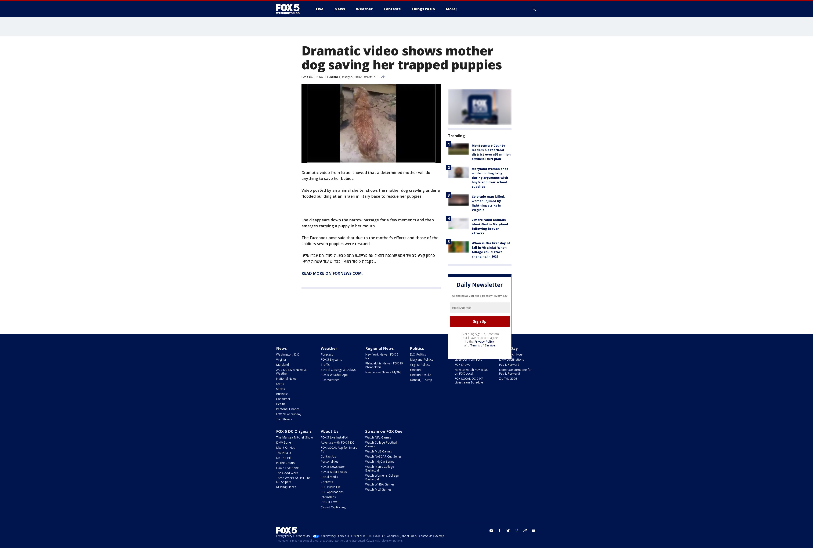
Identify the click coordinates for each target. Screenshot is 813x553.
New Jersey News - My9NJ (383, 372)
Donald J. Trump (421, 380)
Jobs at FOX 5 (330, 502)
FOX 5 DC (307, 77)
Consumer (283, 399)
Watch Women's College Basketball (382, 477)
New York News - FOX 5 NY (381, 356)
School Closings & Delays (338, 370)
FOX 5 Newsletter (333, 467)
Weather (329, 348)
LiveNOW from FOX (468, 359)
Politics (417, 348)
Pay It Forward (509, 365)
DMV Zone (283, 442)
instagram (516, 530)
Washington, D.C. (288, 354)
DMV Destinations (511, 359)
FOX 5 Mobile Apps (334, 472)
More (451, 9)
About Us (329, 431)
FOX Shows (462, 365)
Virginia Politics (420, 365)
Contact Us (328, 456)
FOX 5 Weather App (334, 375)
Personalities (329, 461)
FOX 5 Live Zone (287, 468)
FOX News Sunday (288, 414)
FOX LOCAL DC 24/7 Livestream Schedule (469, 380)
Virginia (281, 359)
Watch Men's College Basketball (379, 468)
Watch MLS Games (378, 489)
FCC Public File (331, 487)
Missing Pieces (286, 487)
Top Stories (284, 419)
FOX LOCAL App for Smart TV (339, 449)
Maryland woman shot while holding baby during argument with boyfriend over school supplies (490, 178)
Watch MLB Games (378, 451)
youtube (491, 530)
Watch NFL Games (378, 437)
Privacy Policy (484, 341)
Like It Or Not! (285, 447)
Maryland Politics (421, 359)
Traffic (325, 365)
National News (286, 378)
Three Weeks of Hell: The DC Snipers (293, 480)
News (320, 77)
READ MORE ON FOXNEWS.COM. (332, 273)
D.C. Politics (418, 354)
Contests (327, 482)
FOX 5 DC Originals (293, 431)
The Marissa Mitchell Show (294, 437)
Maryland (282, 365)
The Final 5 (283, 453)
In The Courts (285, 463)
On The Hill (283, 458)
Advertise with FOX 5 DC (337, 442)
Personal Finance (288, 409)
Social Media (329, 477)
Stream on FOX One (383, 431)
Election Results (420, 375)
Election (415, 370)
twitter (508, 530)
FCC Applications (332, 492)
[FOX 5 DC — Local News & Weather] (290, 9)
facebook (499, 530)
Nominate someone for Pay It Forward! (515, 371)
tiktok (525, 530)
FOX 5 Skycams (331, 359)
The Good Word (287, 473)
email (533, 530)
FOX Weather (330, 380)
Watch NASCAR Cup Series (383, 456)
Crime (280, 384)
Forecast (327, 354)
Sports (280, 389)
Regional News (379, 348)
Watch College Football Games (381, 444)
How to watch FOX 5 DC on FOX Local (471, 371)
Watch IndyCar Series (379, 461)
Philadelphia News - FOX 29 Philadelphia (384, 365)
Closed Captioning (333, 507)
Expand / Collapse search (534, 9)
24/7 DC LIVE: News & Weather (291, 371)
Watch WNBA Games (379, 484)
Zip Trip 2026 (508, 378)
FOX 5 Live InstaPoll (334, 437)
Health (280, 404)
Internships (328, 497)
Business (282, 394)
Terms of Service (482, 345)
